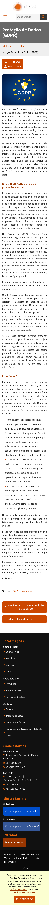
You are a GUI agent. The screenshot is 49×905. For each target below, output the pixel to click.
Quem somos (12, 651)
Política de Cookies (15, 696)
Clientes (10, 664)
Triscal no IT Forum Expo (16, 618)
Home (9, 45)
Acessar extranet (16, 842)
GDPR (16, 590)
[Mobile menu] (5, 17)
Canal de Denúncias (15, 722)
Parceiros (10, 658)
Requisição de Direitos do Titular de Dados (24, 732)
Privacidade (12, 683)
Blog (22, 45)
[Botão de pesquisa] (43, 17)
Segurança (27, 590)
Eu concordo (24, 899)
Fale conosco (12, 709)
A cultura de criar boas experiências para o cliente (26, 607)
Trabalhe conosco (15, 715)
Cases (9, 671)
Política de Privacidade (24, 892)
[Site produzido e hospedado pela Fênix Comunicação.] (24, 868)
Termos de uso (13, 690)
